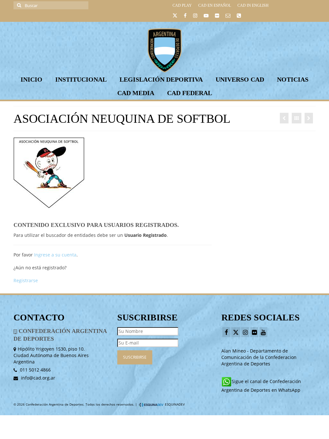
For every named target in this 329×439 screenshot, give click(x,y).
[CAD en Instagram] (195, 16)
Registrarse (25, 280)
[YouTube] (263, 332)
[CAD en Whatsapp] (239, 16)
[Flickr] (254, 332)
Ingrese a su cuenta (55, 255)
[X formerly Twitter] (235, 332)
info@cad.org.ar (37, 378)
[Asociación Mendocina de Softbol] (284, 118)
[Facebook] (226, 332)
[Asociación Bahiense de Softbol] (309, 118)
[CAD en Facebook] (185, 16)
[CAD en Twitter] (175, 16)
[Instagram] (245, 332)
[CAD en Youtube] (206, 16)
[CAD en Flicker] (217, 16)
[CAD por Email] (228, 16)
